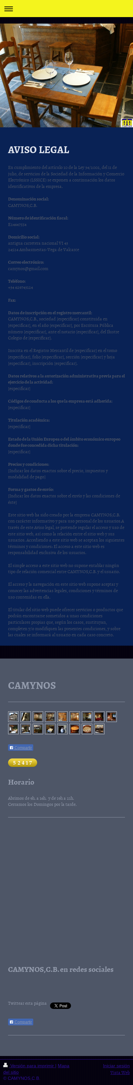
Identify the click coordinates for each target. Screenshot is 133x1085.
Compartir (23, 748)
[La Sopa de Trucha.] (75, 729)
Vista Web (120, 1072)
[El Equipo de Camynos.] (62, 729)
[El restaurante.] (75, 717)
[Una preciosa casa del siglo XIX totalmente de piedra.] (13, 717)
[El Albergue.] (99, 729)
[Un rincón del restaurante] (38, 717)
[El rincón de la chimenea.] (87, 717)
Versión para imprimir (32, 1065)
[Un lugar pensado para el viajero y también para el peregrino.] (26, 717)
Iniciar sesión (116, 1065)
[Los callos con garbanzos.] (87, 729)
